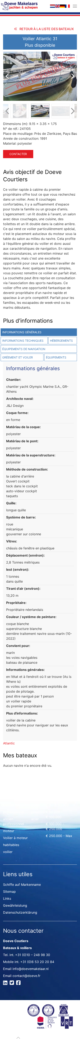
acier (35, 819)
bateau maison (14, 805)
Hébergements (61, 340)
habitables (11, 845)
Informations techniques (22, 340)
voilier (8, 852)
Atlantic (9, 743)
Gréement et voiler (17, 357)
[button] (75, 6)
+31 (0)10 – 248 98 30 (32, 955)
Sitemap (9, 891)
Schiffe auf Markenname (22, 884)
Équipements (56, 357)
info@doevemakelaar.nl (31, 969)
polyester (38, 812)
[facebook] (19, 983)
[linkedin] (6, 983)
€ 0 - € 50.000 (57, 805)
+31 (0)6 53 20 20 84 (37, 962)
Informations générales (21, 332)
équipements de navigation (23, 349)
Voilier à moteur (15, 838)
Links (7, 898)
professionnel (13, 812)
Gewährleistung (15, 905)
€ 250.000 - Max (59, 836)
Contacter (18, 154)
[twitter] (12, 983)
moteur (8, 831)
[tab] (62, 340)
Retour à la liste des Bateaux (46, 29)
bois (34, 805)
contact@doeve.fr (26, 976)
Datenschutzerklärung (20, 912)
